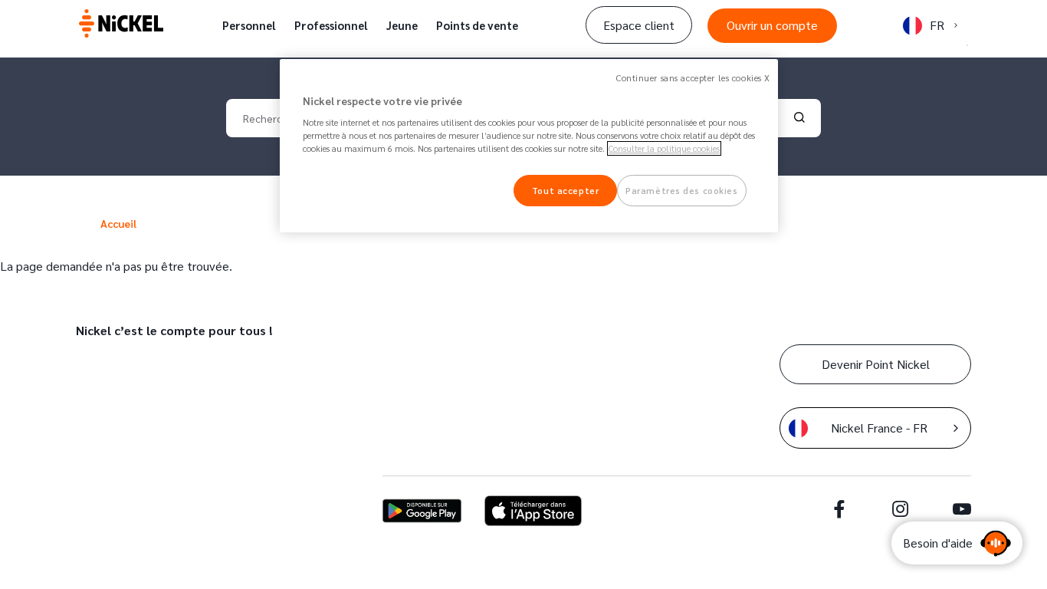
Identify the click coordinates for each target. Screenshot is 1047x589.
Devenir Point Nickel (876, 364)
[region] (529, 146)
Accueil (118, 223)
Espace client (638, 25)
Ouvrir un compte (772, 25)
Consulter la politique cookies (664, 148)
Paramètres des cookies (681, 190)
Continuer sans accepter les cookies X (693, 78)
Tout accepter (565, 190)
